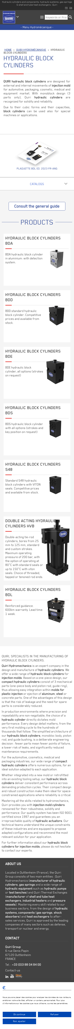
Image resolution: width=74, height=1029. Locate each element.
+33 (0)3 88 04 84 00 (26, 964)
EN (71, 7)
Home (8, 50)
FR (66, 7)
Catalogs (37, 184)
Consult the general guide (37, 206)
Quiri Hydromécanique (31, 50)
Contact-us (12, 970)
